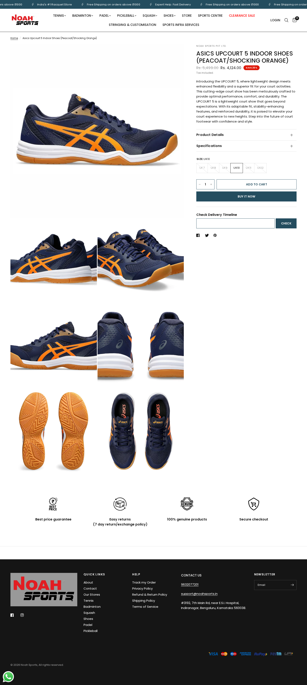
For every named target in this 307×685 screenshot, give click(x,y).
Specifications (209, 145)
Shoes (169, 15)
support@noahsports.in (199, 593)
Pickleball (125, 15)
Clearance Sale (242, 15)
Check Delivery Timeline (216, 214)
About (88, 582)
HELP (136, 574)
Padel (104, 15)
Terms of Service (145, 606)
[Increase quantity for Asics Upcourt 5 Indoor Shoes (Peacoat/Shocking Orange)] (211, 184)
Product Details (210, 134)
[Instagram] (25, 615)
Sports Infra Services (180, 25)
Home (14, 38)
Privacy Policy (142, 588)
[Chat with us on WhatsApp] (8, 676)
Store (187, 15)
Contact (90, 588)
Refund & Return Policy (149, 594)
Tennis (58, 15)
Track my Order (144, 582)
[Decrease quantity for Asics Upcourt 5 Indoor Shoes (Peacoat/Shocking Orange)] (200, 184)
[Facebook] (15, 615)
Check (286, 224)
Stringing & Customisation (132, 25)
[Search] (286, 20)
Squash (149, 15)
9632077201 (190, 584)
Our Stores (92, 594)
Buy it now (246, 196)
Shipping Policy (143, 600)
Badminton (81, 15)
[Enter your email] (292, 585)
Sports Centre (210, 15)
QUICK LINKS (94, 574)
